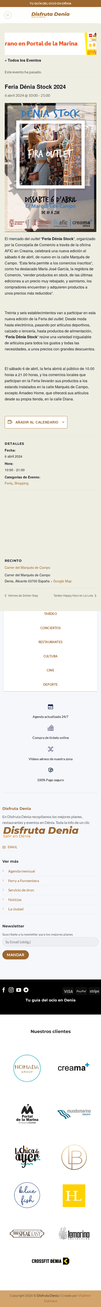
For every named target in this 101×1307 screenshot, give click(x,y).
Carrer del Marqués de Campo (27, 567)
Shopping (21, 483)
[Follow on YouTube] (18, 990)
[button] (8, 15)
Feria (8, 483)
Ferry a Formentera (23, 880)
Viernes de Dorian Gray (22, 595)
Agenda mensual (21, 871)
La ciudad (15, 909)
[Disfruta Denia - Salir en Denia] (50, 15)
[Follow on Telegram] (25, 990)
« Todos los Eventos (23, 60)
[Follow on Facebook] (3, 990)
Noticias (15, 899)
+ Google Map (61, 581)
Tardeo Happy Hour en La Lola (74, 595)
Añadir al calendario (37, 422)
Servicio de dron (21, 890)
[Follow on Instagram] (11, 990)
